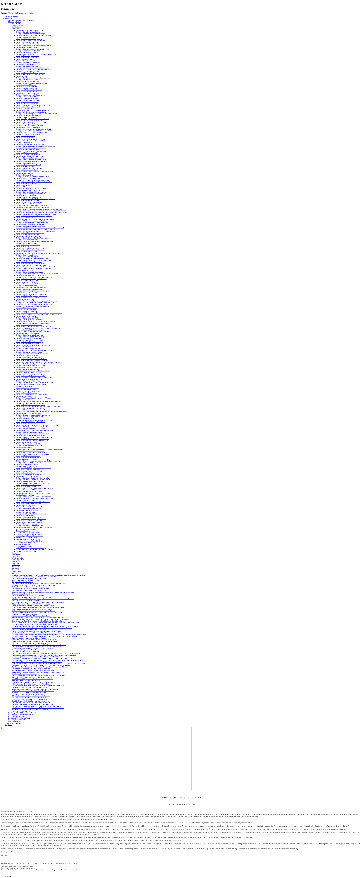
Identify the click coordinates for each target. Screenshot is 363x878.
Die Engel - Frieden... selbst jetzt (25, 512)
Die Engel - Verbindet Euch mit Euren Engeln (29, 342)
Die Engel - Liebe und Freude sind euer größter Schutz (32, 177)
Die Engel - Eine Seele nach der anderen (28, 348)
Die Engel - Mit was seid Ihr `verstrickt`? (28, 204)
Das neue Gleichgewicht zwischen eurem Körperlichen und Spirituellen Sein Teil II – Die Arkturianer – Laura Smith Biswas (49, 634)
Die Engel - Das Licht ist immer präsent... (28, 517)
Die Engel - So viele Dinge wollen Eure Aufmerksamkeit (33, 238)
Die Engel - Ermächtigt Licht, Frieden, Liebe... (30, 236)
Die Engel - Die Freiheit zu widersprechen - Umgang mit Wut (34, 488)
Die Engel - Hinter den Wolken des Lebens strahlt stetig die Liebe (35, 199)
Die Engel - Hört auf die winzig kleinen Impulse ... (31, 148)
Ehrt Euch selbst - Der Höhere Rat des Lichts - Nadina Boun (30, 692)
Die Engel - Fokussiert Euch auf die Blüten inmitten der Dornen (35, 350)
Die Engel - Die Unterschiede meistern (27, 47)
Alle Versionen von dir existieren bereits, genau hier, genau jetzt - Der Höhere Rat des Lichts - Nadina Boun (44, 655)
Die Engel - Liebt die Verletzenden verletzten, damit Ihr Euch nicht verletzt (38, 461)
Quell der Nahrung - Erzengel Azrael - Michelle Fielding (29, 638)
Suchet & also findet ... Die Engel (26, 529)
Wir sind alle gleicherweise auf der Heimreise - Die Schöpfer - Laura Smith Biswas (37, 657)
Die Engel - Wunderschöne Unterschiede (28, 51)
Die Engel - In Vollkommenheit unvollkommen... (30, 250)
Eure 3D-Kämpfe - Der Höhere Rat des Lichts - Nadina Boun (30, 701)
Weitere (14, 573)
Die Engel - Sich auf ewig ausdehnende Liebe (29, 156)
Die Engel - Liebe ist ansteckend (25, 515)
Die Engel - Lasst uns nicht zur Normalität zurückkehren (33, 502)
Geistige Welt (9, 18)
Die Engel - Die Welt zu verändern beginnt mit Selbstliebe (33, 480)
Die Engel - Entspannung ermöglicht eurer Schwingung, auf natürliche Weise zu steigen (42, 411)
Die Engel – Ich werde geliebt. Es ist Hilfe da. (29, 134)
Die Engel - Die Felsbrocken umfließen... (28, 316)
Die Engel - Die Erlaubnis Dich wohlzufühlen (29, 197)
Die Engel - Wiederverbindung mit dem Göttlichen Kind (32, 306)
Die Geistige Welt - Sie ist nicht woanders (20, 714)
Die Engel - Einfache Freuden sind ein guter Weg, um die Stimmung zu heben (39, 209)
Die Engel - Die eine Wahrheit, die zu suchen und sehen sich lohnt (35, 321)
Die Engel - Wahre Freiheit (24, 185)
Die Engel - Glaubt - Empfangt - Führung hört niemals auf (33, 268)
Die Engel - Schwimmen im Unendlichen (28, 71)
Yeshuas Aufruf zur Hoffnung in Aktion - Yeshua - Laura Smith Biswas (33, 611)
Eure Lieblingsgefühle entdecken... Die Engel (29, 536)
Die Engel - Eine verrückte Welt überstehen (29, 490)
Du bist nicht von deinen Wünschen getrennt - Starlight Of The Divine (33, 691)
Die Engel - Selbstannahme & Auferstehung (29, 262)
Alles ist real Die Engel (23, 544)
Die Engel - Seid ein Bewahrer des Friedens (29, 325)
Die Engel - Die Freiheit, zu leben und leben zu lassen (32, 354)
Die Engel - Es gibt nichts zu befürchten (28, 178)
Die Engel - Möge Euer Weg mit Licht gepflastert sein (32, 222)
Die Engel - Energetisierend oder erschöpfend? (30, 403)
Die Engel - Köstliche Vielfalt (25, 59)
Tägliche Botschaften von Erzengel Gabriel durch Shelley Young (31, 696)
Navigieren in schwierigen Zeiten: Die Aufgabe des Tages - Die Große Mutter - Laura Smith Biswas (42, 658)
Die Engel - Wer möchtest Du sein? (26, 505)
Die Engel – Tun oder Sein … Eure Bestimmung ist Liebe (33, 110)
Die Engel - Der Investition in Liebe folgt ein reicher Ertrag (33, 35)
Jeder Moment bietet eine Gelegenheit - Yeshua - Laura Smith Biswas (32, 677)
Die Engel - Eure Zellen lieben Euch (27, 239)
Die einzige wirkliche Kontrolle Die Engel (28, 539)
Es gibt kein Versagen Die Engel (25, 543)
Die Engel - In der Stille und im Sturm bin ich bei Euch (32, 180)
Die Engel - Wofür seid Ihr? (24, 386)
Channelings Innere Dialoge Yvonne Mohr (21, 20)
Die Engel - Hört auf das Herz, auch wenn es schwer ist (32, 410)
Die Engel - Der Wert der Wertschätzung (28, 127)
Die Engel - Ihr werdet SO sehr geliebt (27, 311)
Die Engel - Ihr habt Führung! (25, 418)
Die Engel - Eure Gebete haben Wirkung (28, 333)
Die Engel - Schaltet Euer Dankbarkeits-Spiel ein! (31, 365)
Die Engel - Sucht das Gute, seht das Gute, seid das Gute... (33, 468)
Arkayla (14, 553)
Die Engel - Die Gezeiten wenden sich (27, 52)
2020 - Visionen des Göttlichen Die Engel (28, 532)
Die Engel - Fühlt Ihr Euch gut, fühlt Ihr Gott (29, 417)
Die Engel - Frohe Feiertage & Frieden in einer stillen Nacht (34, 277)
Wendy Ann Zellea (17, 558)
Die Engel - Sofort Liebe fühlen (25, 500)
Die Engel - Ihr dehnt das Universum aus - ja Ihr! (30, 376)
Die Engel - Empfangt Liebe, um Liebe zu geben (30, 330)
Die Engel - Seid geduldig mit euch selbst (28, 508)
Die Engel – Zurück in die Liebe (25, 136)
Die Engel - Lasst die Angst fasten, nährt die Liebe (31, 519)
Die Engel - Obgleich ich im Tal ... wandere (29, 522)
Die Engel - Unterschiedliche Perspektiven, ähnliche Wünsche (34, 171)
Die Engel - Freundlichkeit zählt (25, 61)
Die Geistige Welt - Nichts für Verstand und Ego (22, 713)
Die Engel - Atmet (21, 76)
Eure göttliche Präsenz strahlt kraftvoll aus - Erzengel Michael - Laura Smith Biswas (37, 662)
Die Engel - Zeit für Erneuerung (25, 217)
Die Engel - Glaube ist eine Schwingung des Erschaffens (33, 331)
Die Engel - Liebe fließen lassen (25, 473)
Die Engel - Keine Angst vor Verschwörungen (29, 481)
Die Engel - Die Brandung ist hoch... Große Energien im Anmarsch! (36, 214)
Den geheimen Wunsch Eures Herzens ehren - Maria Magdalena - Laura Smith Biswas (38, 672)
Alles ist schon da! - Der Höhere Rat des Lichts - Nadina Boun (31, 684)
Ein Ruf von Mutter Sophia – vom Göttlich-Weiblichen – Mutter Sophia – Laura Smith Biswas (40, 619)
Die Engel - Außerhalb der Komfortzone (28, 154)
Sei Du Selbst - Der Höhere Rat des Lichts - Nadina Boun (29, 699)
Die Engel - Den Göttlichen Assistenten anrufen (30, 233)
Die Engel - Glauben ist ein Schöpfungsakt (28, 165)
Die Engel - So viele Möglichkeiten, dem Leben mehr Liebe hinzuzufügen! (38, 328)
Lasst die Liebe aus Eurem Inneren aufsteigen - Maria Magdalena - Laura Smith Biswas (38, 621)
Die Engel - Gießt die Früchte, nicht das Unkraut (30, 389)
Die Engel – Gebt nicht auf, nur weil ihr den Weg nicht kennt (34, 131)
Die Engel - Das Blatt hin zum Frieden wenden (30, 338)
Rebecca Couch (17, 570)
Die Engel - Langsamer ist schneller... (27, 243)
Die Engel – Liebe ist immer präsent (26, 137)
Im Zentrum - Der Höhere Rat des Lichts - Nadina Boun (29, 643)
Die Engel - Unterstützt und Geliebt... (27, 251)
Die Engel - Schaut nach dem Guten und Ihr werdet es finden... (35, 304)
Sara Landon (16, 561)
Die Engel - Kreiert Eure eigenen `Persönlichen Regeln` (32, 291)
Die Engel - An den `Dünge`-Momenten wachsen (30, 202)
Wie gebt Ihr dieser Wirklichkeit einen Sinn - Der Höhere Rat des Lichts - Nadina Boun (38, 685)
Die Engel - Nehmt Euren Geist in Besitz (28, 381)
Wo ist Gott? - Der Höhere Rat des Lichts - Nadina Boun (29, 697)
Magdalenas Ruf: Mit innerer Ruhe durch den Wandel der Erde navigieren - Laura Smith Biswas (41, 665)
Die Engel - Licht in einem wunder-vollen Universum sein (33, 69)
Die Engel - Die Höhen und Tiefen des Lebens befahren (32, 258)
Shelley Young (16, 565)
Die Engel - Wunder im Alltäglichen (26, 57)
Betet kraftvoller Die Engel (24, 546)
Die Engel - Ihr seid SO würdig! (25, 270)
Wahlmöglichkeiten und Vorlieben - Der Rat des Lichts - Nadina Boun (33, 670)
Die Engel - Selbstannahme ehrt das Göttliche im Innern (32, 207)
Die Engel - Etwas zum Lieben (25, 175)
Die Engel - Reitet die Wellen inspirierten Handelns (31, 263)
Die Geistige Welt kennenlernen (17, 716)
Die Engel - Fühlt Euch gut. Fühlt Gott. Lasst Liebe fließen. (33, 326)
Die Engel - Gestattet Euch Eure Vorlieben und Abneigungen (34, 345)
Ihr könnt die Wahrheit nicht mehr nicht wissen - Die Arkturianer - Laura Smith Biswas (38, 633)
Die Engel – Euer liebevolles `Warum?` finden (29, 120)
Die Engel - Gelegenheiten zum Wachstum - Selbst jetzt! (32, 483)
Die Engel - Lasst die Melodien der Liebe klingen (30, 337)
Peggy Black (16, 554)
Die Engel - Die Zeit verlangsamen (26, 88)
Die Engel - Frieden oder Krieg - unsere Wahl (29, 340)
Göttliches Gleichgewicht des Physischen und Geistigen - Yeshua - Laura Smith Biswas (38, 607)
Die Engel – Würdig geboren (24, 108)
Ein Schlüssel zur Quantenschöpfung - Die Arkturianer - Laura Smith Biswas (35, 577)
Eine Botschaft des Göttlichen (25, 495)
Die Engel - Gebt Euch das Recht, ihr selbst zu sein (31, 384)
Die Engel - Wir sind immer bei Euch (27, 510)
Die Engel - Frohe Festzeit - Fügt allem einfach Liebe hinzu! (34, 364)
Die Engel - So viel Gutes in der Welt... (27, 318)
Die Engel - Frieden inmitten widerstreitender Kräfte (31, 359)
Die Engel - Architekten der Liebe (26, 396)
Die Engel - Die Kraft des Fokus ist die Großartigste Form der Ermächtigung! (39, 401)
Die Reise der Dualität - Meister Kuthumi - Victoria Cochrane (30, 588)
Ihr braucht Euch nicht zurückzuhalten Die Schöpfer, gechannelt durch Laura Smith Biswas (39, 675)
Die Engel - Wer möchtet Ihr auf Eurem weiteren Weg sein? (33, 398)
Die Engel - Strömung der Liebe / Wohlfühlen (29, 320)
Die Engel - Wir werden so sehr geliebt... (28, 257)
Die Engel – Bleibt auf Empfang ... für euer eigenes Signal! (33, 129)
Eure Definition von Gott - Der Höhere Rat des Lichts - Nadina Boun (33, 648)
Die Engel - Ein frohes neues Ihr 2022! (27, 355)
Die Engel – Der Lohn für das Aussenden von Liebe (31, 132)
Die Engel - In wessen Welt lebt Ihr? (27, 442)
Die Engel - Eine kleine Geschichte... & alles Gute (31, 514)
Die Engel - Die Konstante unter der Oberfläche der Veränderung (35, 146)
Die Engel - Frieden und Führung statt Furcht (29, 525)
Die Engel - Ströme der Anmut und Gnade (28, 413)
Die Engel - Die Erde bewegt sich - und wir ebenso (31, 40)
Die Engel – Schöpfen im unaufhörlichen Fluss (30, 144)
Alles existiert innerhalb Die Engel (26, 551)
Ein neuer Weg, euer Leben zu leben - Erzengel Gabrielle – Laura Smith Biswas (36, 585)
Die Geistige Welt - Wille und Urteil (19, 718)
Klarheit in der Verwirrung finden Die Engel (29, 541)
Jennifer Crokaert (17, 568)
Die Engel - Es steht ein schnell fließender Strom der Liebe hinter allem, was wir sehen (41, 212)
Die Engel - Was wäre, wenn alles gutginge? (29, 39)
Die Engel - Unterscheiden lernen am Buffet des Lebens (32, 68)
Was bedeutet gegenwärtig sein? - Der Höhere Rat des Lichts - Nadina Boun (35, 689)
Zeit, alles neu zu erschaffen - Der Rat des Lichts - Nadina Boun (31, 668)
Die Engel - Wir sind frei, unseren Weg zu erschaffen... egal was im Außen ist (39, 313)
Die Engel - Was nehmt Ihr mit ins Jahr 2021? (29, 445)
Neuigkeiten (8, 725)
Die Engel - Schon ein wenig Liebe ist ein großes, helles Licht (34, 360)
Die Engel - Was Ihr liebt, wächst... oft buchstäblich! (31, 221)
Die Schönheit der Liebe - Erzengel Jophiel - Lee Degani (29, 578)
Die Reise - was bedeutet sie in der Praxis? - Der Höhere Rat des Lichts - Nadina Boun (38, 708)
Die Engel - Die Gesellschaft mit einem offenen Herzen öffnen (34, 498)
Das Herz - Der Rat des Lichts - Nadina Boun (25, 651)
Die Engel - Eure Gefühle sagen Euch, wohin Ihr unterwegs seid (35, 219)
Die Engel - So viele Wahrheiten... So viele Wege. (31, 428)
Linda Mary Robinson (18, 560)
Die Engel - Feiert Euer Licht (24, 447)
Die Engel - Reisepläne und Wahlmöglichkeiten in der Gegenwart (35, 527)
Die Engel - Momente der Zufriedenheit (28, 280)
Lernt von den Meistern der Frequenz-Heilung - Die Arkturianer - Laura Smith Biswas (38, 602)
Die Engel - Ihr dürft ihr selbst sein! (26, 37)
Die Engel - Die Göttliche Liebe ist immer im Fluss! (31, 427)
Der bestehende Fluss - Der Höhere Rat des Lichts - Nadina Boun (31, 703)
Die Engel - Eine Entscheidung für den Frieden (30, 474)
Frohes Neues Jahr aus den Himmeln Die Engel (30, 534)
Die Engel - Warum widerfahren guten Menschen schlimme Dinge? (36, 231)
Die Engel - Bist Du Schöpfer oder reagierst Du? (30, 374)
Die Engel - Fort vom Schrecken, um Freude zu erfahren (33, 371)
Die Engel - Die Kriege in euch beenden (28, 66)
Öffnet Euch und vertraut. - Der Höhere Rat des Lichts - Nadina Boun (33, 704)
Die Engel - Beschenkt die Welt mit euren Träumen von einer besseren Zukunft (39, 449)
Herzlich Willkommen (11, 16)
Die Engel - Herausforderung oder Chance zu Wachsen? (32, 434)
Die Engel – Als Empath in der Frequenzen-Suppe (31, 112)
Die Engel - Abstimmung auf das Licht (27, 56)
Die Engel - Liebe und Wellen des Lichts (28, 64)
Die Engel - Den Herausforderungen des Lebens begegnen (33, 45)
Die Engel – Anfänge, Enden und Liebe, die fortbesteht (32, 119)
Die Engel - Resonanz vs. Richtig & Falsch (29, 444)
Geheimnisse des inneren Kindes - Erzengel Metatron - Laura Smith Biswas (34, 641)
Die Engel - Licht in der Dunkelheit (26, 86)
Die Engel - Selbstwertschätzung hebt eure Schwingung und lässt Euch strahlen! (40, 228)
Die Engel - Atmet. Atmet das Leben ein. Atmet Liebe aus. (33, 493)
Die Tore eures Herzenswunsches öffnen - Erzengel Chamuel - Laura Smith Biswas (37, 612)
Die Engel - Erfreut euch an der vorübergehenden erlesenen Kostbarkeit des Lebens (41, 211)
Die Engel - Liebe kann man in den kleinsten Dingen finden (34, 216)
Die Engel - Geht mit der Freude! (26, 299)
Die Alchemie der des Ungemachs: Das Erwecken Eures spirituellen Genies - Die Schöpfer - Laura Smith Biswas (46, 653)
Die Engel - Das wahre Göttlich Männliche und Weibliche (33, 192)
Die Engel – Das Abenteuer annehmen (27, 98)
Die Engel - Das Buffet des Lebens (26, 347)
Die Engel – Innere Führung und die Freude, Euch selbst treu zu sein (36, 114)
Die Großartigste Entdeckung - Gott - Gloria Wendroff (28, 595)
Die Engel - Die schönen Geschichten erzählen (30, 158)
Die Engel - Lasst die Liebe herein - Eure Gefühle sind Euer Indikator (36, 267)
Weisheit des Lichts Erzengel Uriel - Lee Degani (26, 580)
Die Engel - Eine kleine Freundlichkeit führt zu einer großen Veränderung (38, 362)
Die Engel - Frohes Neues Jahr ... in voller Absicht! (31, 275)
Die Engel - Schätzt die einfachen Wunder (28, 391)
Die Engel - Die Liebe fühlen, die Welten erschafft (31, 367)
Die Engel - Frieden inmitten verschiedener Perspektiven (33, 440)
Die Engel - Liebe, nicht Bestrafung (26, 524)
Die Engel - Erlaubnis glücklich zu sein (27, 464)
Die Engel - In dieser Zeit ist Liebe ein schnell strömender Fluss (35, 302)
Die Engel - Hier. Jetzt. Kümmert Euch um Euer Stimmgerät (34, 437)
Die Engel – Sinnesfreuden (24, 142)
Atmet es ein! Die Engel (23, 531)
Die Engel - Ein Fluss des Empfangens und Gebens (31, 279)
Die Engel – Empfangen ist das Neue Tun (28, 115)
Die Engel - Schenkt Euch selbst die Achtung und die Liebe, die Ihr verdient (38, 253)
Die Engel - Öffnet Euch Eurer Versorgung (28, 372)
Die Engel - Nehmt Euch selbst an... (26, 255)
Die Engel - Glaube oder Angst (25, 173)
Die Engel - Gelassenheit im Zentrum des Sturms (30, 435)
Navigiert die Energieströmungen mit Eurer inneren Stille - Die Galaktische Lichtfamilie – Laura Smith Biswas (45, 626)
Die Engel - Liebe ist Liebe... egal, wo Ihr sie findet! (31, 287)
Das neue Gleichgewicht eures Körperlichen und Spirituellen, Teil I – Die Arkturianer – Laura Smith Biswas (44, 636)
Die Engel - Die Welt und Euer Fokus (27, 153)
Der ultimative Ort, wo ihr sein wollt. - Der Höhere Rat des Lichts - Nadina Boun (36, 706)
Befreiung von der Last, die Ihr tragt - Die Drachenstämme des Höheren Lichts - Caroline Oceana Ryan (43, 592)
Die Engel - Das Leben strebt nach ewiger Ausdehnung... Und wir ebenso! (38, 314)
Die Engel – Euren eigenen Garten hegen (28, 100)
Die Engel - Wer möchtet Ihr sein (26, 85)
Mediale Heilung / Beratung (13, 723)
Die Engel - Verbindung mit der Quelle (27, 200)
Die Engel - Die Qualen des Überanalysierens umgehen (32, 439)
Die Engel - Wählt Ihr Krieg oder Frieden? (28, 343)
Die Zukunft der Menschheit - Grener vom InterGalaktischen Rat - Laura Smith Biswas (38, 646)
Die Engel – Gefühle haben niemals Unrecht (29, 90)
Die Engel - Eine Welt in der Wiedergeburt (28, 503)
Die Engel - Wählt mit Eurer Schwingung (28, 457)
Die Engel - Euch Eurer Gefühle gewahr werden (30, 248)
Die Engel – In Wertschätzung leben (26, 117)
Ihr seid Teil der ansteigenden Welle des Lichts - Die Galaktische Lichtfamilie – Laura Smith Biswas (42, 628)
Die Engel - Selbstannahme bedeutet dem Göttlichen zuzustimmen (35, 229)
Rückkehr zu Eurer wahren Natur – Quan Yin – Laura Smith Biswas (32, 597)
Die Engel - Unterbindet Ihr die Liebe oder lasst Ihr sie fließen (34, 382)
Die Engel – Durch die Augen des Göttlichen (29, 125)
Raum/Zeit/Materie (14, 721)
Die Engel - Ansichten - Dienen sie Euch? (28, 62)
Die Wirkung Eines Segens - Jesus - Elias (24, 674)
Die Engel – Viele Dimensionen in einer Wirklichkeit (31, 141)
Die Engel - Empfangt (22, 246)
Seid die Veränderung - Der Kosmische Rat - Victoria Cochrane (31, 587)
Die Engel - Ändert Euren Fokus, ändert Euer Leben (31, 452)
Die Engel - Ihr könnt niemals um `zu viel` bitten (30, 224)
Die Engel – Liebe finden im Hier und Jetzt (29, 91)
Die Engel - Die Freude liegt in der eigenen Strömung (32, 296)
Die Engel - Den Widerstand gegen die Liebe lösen (31, 194)
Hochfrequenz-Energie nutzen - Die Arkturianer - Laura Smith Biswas (33, 650)
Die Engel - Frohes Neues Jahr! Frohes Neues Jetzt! (31, 161)
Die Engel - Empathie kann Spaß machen (28, 149)
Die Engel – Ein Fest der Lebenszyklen (27, 97)
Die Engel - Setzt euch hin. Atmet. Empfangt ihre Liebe (32, 49)
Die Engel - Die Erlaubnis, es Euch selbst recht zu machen (33, 260)
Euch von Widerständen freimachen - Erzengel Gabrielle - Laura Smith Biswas (35, 624)
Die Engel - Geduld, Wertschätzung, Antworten (30, 432)
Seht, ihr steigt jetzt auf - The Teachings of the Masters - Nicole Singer (33, 682)
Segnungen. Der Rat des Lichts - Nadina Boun (26, 680)
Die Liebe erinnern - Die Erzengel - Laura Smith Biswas (29, 590)
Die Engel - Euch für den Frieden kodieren (28, 476)
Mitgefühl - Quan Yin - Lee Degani (22, 582)
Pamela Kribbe (16, 27)
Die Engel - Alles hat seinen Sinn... (26, 308)
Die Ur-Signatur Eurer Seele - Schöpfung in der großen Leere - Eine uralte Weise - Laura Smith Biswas (43, 599)
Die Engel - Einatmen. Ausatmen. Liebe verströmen (31, 83)
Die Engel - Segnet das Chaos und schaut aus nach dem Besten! (35, 241)
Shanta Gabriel (16, 563)
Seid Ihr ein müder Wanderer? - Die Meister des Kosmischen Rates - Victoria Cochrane (38, 617)
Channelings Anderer (14, 22)
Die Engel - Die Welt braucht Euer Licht (28, 456)
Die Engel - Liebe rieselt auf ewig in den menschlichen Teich (34, 182)
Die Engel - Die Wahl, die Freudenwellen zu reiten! (31, 265)
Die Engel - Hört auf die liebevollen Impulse (29, 352)
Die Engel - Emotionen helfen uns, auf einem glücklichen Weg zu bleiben (38, 406)
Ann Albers (15, 28)
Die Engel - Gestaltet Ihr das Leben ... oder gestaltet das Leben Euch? (36, 301)
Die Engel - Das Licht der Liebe (25, 163)
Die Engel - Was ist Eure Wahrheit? (26, 195)
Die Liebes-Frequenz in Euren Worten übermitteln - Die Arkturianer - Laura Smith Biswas (39, 645)
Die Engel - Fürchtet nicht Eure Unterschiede (29, 471)
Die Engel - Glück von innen (24, 187)
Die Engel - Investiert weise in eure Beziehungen (30, 34)
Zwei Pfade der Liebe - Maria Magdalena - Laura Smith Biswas (31, 616)
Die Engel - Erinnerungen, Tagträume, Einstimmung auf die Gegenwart (37, 425)
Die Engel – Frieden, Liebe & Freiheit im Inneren (30, 95)
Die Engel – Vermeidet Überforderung (27, 102)
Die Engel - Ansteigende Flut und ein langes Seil (30, 405)
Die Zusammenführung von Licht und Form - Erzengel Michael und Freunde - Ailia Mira (38, 583)
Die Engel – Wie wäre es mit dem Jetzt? (28, 107)
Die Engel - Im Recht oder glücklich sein (28, 423)
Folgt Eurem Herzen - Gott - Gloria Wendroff (25, 600)
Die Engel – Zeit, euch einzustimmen (27, 103)
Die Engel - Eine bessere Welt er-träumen (28, 485)
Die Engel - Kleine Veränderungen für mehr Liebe (31, 159)
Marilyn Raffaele (17, 556)
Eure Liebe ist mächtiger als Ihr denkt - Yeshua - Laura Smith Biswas (32, 679)
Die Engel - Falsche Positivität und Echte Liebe (30, 190)
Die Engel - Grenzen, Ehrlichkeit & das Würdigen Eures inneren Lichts (37, 54)
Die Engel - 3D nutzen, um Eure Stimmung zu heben (32, 151)
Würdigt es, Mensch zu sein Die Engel (27, 537)
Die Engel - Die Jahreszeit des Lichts (27, 282)
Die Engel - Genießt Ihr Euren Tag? (26, 393)
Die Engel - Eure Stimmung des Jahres (27, 81)
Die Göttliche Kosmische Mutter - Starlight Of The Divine (29, 687)
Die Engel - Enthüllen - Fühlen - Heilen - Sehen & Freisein (33, 497)
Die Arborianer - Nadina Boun (21, 711)
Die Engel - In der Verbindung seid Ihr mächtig (30, 469)
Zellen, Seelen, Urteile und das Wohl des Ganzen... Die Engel (34, 549)
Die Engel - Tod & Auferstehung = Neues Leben (30, 422)
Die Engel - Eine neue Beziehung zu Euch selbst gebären (33, 415)
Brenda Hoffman (17, 571)
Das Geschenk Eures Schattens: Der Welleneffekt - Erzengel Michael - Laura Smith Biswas (39, 667)
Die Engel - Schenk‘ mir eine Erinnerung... (28, 79)
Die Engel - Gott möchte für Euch (26, 309)
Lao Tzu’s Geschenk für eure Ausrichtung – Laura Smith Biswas (31, 629)
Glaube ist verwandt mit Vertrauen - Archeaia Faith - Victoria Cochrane (33, 605)
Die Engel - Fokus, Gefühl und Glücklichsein (29, 272)
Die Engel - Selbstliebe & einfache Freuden (29, 44)
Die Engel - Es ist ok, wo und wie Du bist (28, 462)
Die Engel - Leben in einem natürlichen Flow (29, 30)
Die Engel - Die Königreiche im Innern (27, 388)
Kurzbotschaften (17, 23)
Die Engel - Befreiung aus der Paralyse (27, 124)
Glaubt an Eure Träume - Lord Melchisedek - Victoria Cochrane (31, 604)
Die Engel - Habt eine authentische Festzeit (29, 284)
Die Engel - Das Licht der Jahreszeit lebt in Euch (30, 226)
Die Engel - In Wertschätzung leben (26, 285)
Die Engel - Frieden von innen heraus (27, 170)
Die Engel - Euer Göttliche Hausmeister (28, 183)
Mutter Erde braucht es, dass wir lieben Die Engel (31, 548)
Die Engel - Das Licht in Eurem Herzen (28, 357)
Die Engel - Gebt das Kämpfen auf (26, 466)
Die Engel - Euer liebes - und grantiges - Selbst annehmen (33, 78)
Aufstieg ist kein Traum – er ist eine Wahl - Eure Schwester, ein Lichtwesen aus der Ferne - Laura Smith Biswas (45, 623)
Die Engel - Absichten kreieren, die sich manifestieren (32, 394)
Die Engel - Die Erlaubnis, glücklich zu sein (29, 168)
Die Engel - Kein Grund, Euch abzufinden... (29, 297)
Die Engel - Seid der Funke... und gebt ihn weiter (30, 74)
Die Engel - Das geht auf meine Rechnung (28, 32)
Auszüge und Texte (18, 25)
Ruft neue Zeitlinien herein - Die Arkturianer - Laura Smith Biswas (32, 609)
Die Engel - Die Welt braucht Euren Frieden (29, 491)
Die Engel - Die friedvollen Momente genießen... (30, 73)
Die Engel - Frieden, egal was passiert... (28, 245)
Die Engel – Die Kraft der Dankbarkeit (27, 93)
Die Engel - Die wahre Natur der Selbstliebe (29, 379)
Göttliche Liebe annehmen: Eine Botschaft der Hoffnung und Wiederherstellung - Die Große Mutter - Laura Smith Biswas (48, 663)
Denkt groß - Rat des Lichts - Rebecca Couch (25, 614)
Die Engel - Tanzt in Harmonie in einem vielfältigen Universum (35, 430)
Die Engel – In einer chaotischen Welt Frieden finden (32, 122)
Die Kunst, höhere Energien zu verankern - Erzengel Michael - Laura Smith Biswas (37, 631)
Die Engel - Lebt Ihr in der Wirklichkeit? (28, 369)
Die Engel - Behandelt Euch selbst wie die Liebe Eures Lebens (34, 377)
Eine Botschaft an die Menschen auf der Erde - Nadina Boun (30, 709)
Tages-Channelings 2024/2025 (21, 594)
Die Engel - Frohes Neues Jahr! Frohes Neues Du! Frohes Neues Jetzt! (37, 274)
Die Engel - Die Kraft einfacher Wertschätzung (30, 451)
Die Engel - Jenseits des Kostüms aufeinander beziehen (32, 459)
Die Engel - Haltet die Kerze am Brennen (28, 234)
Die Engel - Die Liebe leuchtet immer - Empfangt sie (31, 205)
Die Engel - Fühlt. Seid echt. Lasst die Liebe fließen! (31, 294)
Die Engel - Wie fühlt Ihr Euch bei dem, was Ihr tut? (31, 188)
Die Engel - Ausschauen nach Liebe (26, 292)
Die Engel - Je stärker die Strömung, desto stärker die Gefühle (34, 420)
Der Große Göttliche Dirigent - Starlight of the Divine (28, 694)
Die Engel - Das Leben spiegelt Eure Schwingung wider (33, 454)
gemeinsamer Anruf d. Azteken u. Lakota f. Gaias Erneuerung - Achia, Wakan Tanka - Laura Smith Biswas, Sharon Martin (48, 575)
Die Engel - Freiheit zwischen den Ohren (28, 42)
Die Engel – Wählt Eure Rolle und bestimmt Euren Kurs (33, 105)
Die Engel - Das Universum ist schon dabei (29, 520)
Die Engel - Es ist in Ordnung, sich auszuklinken (30, 507)
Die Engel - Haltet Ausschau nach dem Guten (29, 335)
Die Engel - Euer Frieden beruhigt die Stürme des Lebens (33, 478)
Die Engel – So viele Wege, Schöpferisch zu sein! (31, 139)
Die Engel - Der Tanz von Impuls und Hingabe (30, 408)
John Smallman (16, 566)
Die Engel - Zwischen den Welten (26, 486)
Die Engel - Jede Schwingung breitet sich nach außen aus (33, 323)
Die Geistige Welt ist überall (16, 720)
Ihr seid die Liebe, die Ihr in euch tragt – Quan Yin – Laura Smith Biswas (34, 640)
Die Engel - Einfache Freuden (25, 166)
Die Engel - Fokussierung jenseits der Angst (29, 289)
